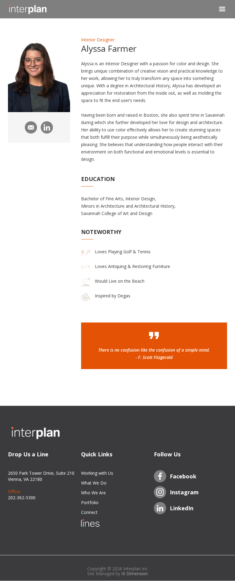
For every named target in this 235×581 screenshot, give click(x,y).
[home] (38, 9)
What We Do (93, 483)
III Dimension (134, 573)
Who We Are (93, 493)
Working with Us (97, 473)
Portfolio (90, 502)
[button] (218, 9)
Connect (89, 512)
